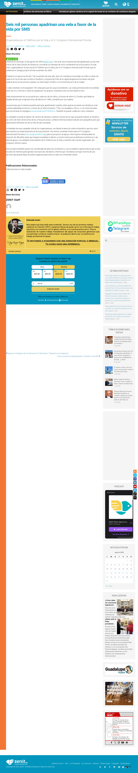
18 (111, 573)
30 (131, 577)
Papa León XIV (36, 4)
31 (107, 581)
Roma (44, 4)
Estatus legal (105, 763)
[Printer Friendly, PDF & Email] (12, 59)
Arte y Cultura (44, 46)
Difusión (96, 763)
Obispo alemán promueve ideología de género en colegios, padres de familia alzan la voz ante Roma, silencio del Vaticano (123, 395)
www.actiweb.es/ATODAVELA (42, 111)
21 (123, 573)
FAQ (66, 763)
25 (111, 577)
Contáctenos (125, 763)
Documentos (65, 4)
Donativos (75, 4)
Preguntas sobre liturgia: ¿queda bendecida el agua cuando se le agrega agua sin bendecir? (122, 340)
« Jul (106, 586)
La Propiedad (75, 763)
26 (115, 577)
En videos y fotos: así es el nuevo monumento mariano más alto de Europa (123, 369)
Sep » (111, 586)
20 (119, 573)
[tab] (112, 714)
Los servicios (86, 763)
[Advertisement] (53, 332)
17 (107, 573)
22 (127, 573)
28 (123, 577)
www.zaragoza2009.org (34, 134)
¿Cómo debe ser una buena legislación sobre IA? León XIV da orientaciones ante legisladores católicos (119, 288)
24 (107, 577)
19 (115, 573)
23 (131, 573)
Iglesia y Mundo (53, 4)
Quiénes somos (58, 763)
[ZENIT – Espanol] (17, 4)
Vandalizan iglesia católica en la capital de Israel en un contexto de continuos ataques (64, 11)
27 (119, 577)
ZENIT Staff (30, 46)
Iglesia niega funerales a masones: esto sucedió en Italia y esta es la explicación (123, 381)
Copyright (115, 763)
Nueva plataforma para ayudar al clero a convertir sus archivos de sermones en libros (118, 308)
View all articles (12, 213)
